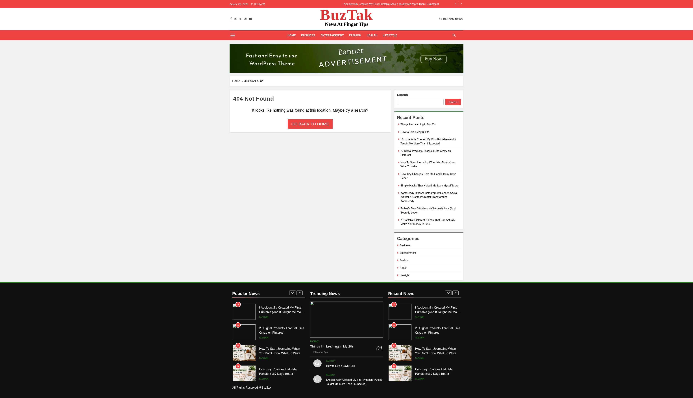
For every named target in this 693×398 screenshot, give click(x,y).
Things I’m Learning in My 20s (418, 124)
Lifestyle (390, 35)
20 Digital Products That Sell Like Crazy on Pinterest (408, 4)
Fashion (355, 35)
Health (372, 35)
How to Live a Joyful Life (414, 131)
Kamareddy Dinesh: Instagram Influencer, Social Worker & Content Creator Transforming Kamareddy (428, 197)
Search (402, 95)
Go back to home (310, 124)
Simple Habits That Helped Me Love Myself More (429, 185)
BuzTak (346, 14)
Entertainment (332, 35)
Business (308, 35)
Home (291, 35)
